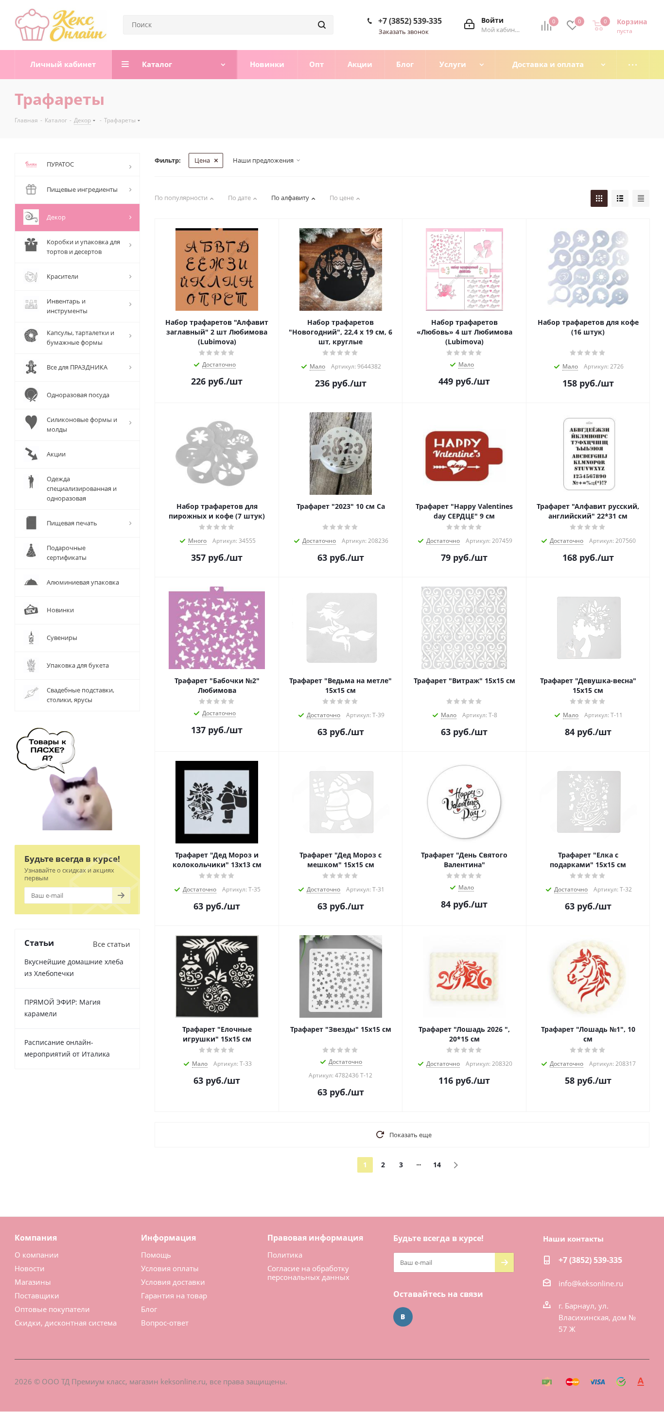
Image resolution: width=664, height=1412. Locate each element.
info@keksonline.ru (591, 1283)
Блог (149, 1309)
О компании (37, 1255)
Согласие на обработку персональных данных (308, 1272)
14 (437, 1164)
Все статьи (111, 944)
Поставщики (37, 1295)
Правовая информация (315, 1237)
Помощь (156, 1255)
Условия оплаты (170, 1268)
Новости (30, 1268)
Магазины (33, 1282)
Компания (36, 1237)
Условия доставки (173, 1282)
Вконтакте (403, 1317)
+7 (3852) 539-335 (410, 21)
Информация (168, 1237)
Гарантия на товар (174, 1295)
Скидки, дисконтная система (66, 1323)
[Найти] (321, 24)
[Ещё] (633, 64)
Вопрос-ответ (165, 1323)
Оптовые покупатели (52, 1309)
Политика (284, 1255)
